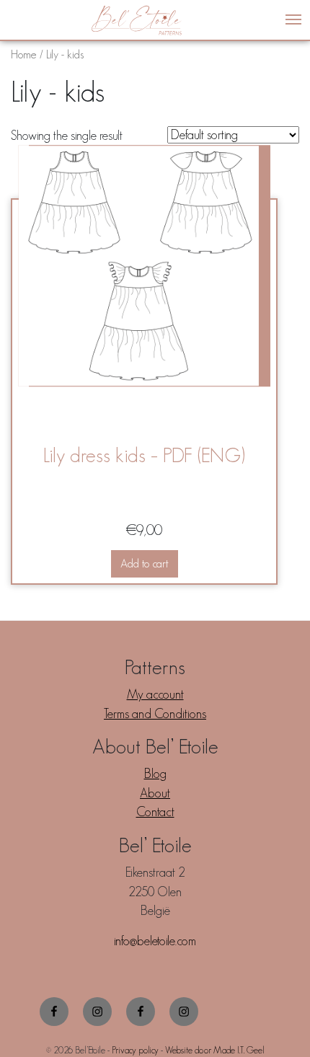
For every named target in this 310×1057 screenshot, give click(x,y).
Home (24, 54)
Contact (155, 812)
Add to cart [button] (144, 563)
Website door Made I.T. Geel (215, 1050)
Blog (155, 773)
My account (155, 694)
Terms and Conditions (155, 714)
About (155, 793)
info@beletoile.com (155, 941)
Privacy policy (135, 1050)
